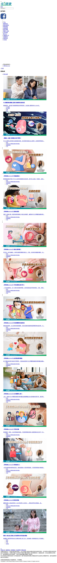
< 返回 (2, 68)
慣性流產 (5, 74)
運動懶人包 (6, 35)
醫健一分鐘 (6, 31)
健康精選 (5, 28)
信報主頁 (3, 550)
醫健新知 (5, 23)
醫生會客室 (6, 25)
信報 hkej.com (6, 65)
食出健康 (5, 32)
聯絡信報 (23, 550)
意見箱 (5, 39)
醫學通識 (5, 26)
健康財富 (5, 36)
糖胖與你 (5, 38)
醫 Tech (5, 34)
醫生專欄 (5, 29)
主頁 (4, 22)
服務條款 (8, 550)
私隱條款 (13, 550)
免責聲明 (18, 550)
